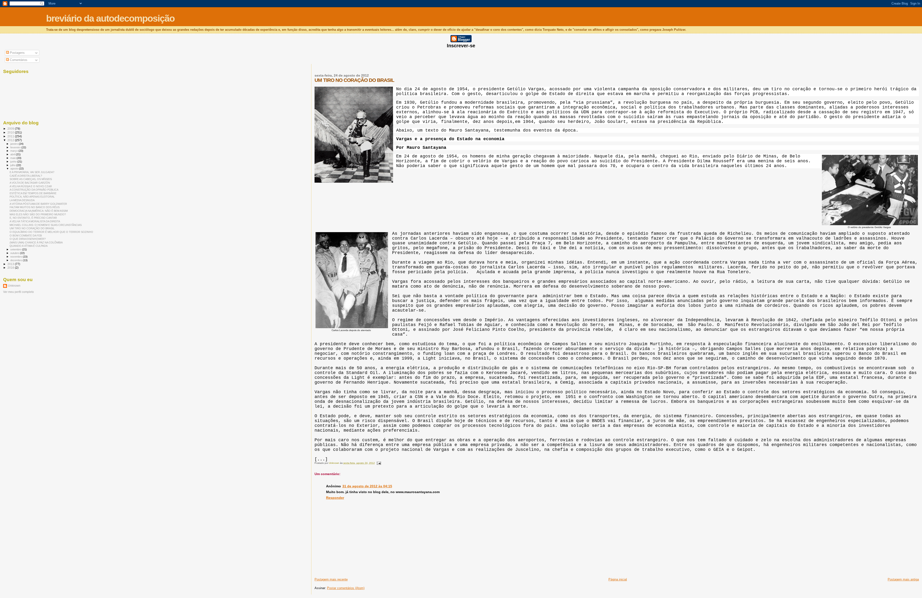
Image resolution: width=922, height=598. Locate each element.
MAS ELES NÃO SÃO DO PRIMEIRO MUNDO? (38, 214)
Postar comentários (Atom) (345, 588)
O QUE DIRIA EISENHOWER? (28, 238)
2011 (11, 136)
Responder (335, 498)
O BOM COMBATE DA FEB (26, 235)
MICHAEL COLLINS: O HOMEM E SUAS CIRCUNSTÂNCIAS (46, 224)
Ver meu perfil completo (18, 292)
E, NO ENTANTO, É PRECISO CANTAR (33, 217)
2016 (11, 267)
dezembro (16, 260)
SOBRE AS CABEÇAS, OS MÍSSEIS (31, 179)
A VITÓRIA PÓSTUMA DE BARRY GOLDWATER (38, 203)
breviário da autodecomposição (110, 18)
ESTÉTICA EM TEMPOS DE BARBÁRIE (33, 193)
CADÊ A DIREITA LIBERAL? (26, 175)
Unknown (14, 285)
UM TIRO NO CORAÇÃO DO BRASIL (32, 228)
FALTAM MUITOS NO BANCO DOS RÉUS (35, 207)
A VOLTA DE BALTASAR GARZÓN (30, 182)
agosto (14, 168)
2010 (11, 132)
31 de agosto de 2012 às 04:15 (367, 486)
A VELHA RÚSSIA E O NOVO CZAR (31, 186)
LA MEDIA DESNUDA (22, 200)
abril (13, 154)
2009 (11, 128)
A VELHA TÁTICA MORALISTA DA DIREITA (35, 221)
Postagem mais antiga (903, 579)
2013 (11, 264)
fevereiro (15, 147)
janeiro (14, 143)
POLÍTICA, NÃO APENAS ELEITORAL (32, 196)
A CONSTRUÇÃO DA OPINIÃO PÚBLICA (34, 189)
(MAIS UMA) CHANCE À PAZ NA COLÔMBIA (36, 242)
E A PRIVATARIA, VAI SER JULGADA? (32, 172)
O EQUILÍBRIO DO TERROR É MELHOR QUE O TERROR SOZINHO (51, 231)
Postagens (17, 52)
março (14, 150)
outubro (15, 253)
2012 (11, 140)
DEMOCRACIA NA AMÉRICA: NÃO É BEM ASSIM (39, 210)
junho (13, 161)
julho (13, 165)
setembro (16, 249)
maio (13, 158)
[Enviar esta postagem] (379, 463)
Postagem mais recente (331, 579)
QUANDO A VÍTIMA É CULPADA (29, 245)
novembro (16, 256)
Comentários (18, 60)
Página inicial (617, 579)
